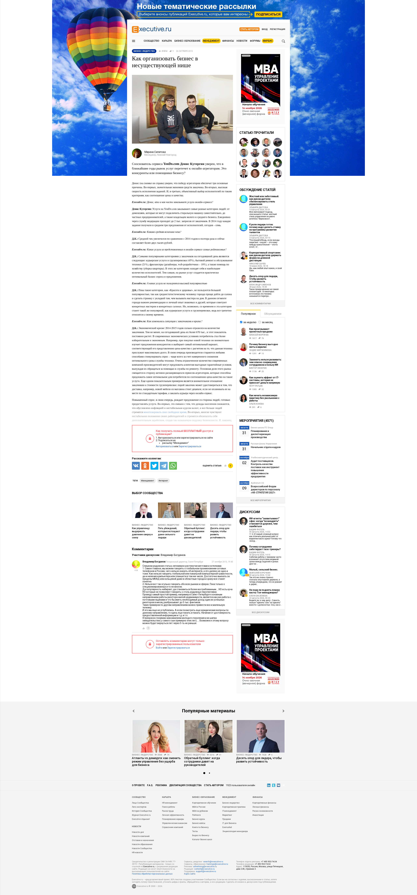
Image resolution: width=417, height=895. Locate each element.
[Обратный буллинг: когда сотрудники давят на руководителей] (208, 736)
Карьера (167, 41)
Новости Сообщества (142, 848)
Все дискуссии (260, 612)
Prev (133, 711)
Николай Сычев (257, 264)
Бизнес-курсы (198, 819)
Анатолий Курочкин (259, 573)
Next (283, 711)
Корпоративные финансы (264, 803)
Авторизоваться (165, 446)
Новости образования (142, 844)
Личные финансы (260, 807)
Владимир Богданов (173, 555)
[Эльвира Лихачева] (277, 173)
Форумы (255, 41)
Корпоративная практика (233, 807)
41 (220, 755)
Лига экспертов (139, 807)
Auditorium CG (257, 483)
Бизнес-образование (187, 41)
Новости (242, 41)
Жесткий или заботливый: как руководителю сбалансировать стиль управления (264, 200)
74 (168, 755)
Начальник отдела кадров (265, 447)
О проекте (138, 785)
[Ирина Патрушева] (266, 163)
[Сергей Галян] (243, 152)
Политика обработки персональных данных (152, 874)
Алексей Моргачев (259, 335)
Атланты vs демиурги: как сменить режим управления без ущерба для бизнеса (156, 761)
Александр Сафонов (260, 285)
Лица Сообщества (140, 803)
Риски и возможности (262, 811)
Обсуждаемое (272, 313)
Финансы (228, 41)
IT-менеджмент (229, 811)
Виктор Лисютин (258, 368)
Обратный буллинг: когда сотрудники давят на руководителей (202, 761)
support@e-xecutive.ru (206, 871)
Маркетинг (227, 815)
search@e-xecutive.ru (213, 861)
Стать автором (249, 29)
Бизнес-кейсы (198, 823)
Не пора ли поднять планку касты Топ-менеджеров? (264, 591)
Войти (159, 647)
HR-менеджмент (169, 803)
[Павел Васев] (255, 163)
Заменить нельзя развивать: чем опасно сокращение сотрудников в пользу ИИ (265, 362)
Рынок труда (168, 811)
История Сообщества (142, 811)
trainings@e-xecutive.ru (217, 864)
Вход (265, 29)
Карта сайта (189, 874)
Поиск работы (168, 807)
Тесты (195, 831)
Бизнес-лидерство (142, 525)
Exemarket (227, 827)
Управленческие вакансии (174, 823)
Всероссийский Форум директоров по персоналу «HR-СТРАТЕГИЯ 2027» (265, 489)
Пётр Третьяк (256, 386)
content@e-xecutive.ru (204, 869)
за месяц (267, 322)
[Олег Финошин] (255, 152)
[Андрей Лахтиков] (243, 173)
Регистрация (277, 29)
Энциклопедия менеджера (235, 831)
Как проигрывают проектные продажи (261, 330)
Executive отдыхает (141, 819)
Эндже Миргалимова (260, 350)
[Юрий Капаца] (255, 142)
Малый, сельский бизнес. (263, 569)
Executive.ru (148, 866)
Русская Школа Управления (264, 444)
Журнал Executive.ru (141, 815)
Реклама (161, 785)
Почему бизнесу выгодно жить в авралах (263, 345)
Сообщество (151, 41)
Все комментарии (260, 303)
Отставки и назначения (143, 840)
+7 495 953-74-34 (269, 861)
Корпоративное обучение (204, 803)
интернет (163, 480)
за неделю (249, 322)
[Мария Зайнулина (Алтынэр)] (243, 142)
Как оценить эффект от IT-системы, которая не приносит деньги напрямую (264, 380)
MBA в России (198, 807)
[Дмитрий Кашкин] (277, 152)
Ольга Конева (256, 404)
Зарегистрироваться (190, 446)
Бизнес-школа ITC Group (262, 428)
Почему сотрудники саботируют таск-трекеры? (265, 548)
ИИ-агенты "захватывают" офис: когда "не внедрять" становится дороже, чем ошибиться (264, 522)
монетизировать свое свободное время (165, 412)
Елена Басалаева (258, 596)
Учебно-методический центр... (265, 457)
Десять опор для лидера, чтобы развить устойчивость (263, 279)
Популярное (248, 313)
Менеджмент (211, 41)
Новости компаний (141, 836)
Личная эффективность (173, 815)
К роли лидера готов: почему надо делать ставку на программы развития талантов (265, 228)
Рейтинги (196, 815)
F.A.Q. (150, 785)
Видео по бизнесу (200, 835)
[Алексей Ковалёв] (266, 142)
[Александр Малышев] (277, 163)
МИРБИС (268, 41)
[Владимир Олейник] (243, 163)
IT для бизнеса (229, 823)
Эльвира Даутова (258, 207)
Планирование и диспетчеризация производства (261, 434)
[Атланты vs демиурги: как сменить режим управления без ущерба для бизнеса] (156, 736)
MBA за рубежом (200, 811)
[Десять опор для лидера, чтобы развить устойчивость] (260, 736)
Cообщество (139, 797)
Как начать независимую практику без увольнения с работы (264, 398)
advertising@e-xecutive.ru (205, 866)
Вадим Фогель (256, 529)
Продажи (226, 819)
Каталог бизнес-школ (202, 839)
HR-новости (137, 852)
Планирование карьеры (173, 819)
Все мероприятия (261, 500)
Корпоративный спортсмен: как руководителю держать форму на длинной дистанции (265, 256)
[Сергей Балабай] (255, 173)
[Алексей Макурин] (266, 152)
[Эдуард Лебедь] (277, 142)
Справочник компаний (172, 827)
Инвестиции (258, 815)
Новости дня (138, 832)
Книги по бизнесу (200, 827)
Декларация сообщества (185, 785)
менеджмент (147, 480)
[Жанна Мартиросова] (266, 173)
